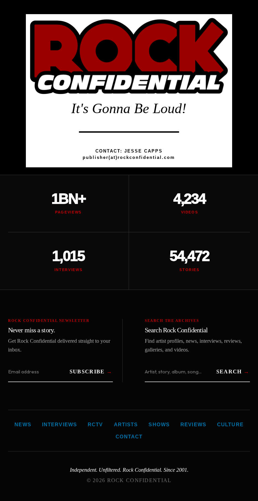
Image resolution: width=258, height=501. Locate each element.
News (22, 424)
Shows (159, 424)
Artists (126, 424)
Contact (129, 436)
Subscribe (87, 371)
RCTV (95, 424)
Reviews (193, 424)
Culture (230, 424)
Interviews (59, 424)
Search (229, 371)
